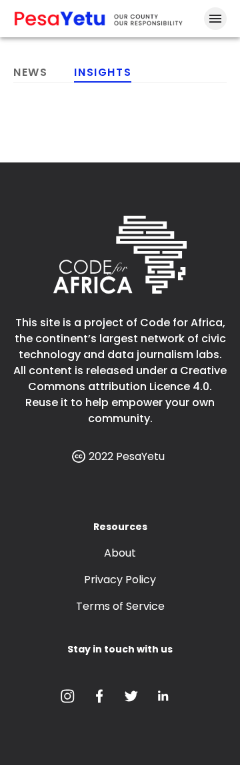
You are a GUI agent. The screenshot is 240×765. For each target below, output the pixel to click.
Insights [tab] (102, 72)
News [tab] (30, 72)
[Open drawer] (215, 18)
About (120, 553)
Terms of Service (120, 606)
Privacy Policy (120, 579)
